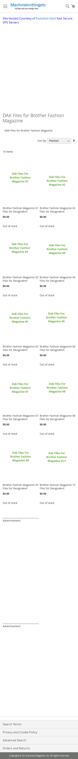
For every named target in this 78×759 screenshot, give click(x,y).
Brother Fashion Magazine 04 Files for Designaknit (57, 279)
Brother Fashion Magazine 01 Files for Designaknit (20, 209)
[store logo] (28, 6)
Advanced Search (14, 740)
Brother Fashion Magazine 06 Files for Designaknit (57, 348)
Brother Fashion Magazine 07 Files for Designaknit (20, 417)
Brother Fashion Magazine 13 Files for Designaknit (57, 486)
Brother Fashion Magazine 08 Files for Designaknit (57, 417)
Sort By (42, 140)
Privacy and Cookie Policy (20, 732)
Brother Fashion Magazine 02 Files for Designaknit (57, 209)
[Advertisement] (39, 65)
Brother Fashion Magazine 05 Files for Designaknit (20, 348)
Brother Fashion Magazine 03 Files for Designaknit (20, 279)
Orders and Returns (16, 748)
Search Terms (12, 724)
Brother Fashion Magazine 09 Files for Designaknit (20, 486)
